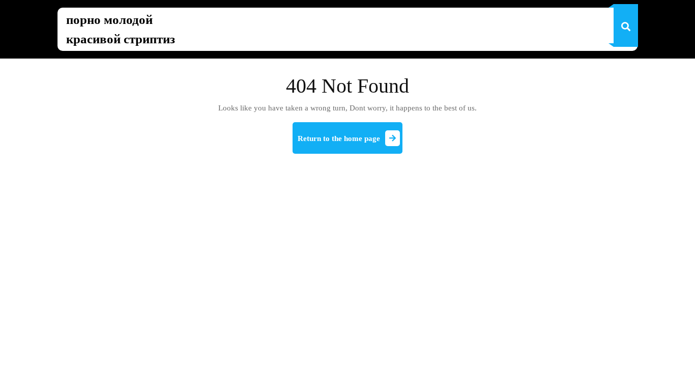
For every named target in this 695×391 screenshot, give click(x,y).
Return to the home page (350, 142)
